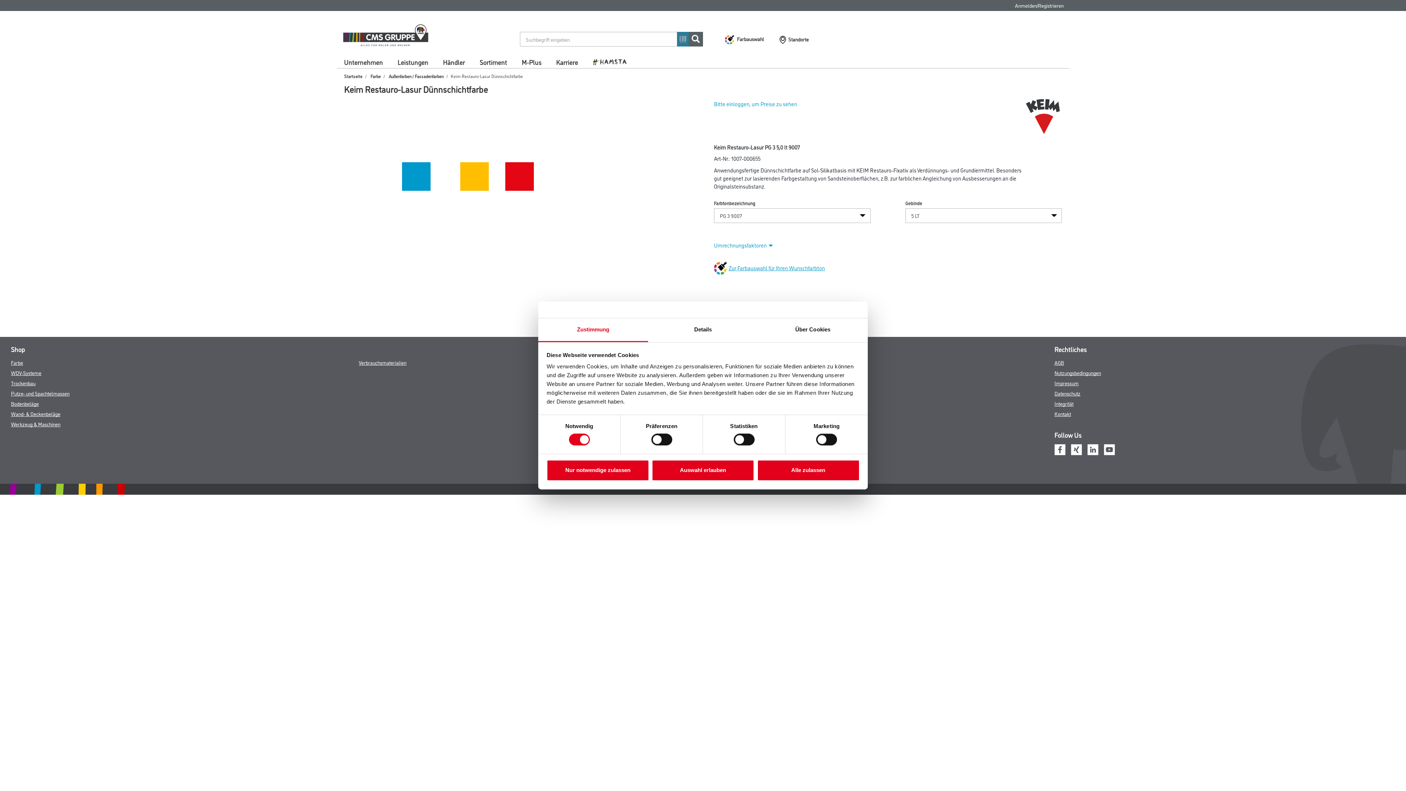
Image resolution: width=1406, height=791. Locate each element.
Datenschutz (1067, 393)
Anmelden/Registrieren (1039, 5)
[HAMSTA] (612, 61)
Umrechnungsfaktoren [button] (740, 245)
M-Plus (532, 61)
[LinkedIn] (1092, 449)
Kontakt (1062, 413)
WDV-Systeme (26, 372)
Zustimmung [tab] (593, 329)
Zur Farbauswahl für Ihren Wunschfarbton (777, 268)
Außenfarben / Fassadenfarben (416, 76)
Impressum (1066, 382)
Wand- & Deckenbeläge (35, 413)
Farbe (376, 76)
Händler (454, 61)
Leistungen (413, 61)
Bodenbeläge (25, 403)
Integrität (1064, 403)
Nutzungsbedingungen (1077, 372)
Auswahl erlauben (703, 470)
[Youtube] (1109, 449)
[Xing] (1076, 449)
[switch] (663, 440)
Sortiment (493, 61)
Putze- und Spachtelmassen (40, 393)
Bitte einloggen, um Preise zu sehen (755, 104)
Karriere (567, 61)
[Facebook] (1059, 449)
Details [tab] (703, 329)
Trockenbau (23, 382)
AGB (1059, 362)
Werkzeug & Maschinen (35, 423)
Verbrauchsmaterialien (382, 362)
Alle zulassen (808, 470)
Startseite (353, 76)
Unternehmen (363, 61)
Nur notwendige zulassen (598, 470)
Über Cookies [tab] (812, 329)
